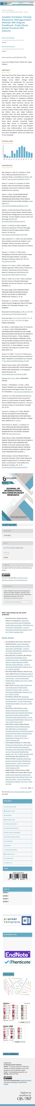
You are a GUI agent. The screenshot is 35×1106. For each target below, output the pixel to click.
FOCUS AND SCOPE (10, 807)
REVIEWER (8, 815)
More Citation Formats (13, 602)
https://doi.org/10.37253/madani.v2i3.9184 (14, 314)
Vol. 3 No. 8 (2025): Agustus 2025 (12, 12)
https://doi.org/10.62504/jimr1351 (15, 57)
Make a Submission (11, 1054)
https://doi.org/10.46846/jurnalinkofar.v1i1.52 (15, 206)
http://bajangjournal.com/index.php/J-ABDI (14, 374)
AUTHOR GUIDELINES (11, 850)
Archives (10, 10)
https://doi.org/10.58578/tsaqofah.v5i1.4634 (16, 361)
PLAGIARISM (8, 841)
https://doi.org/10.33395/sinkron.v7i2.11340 (14, 234)
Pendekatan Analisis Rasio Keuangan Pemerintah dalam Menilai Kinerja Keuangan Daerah (18, 761)
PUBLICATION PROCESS (12, 828)
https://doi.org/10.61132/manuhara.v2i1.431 (15, 467)
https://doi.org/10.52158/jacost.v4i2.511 (13, 221)
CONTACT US (8, 863)
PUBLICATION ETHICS (11, 824)
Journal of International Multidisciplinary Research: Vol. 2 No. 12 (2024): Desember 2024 (18, 766)
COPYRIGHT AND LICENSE (12, 837)
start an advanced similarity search (20, 792)
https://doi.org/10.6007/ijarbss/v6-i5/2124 (14, 274)
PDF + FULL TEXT (10, 525)
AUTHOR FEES (9, 858)
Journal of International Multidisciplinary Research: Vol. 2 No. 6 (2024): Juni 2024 (19, 704)
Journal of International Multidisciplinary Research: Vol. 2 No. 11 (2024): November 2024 (17, 738)
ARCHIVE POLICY (10, 854)
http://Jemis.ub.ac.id (14, 434)
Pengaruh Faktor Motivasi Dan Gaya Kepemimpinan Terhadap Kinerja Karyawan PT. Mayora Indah (19, 688)
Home (4, 10)
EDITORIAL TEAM (10, 811)
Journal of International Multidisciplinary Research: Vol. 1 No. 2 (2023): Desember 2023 (19, 681)
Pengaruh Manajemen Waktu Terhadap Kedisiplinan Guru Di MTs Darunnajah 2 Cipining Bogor (18, 646)
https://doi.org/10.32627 (9, 261)
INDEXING (8, 845)
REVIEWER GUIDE (10, 819)
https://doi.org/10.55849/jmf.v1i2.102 (18, 179)
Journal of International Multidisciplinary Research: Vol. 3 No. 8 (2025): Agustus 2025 (19, 720)
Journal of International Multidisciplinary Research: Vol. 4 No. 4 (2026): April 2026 (19, 667)
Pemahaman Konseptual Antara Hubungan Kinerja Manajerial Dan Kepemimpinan (19, 699)
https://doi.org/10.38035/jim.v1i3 (23, 391)
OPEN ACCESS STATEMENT (12, 832)
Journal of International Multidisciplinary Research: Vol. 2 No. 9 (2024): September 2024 (19, 630)
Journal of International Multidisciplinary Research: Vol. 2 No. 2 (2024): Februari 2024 (19, 651)
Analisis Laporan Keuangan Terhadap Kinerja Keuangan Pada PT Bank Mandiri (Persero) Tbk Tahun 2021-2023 (19, 777)
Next (30, 788)
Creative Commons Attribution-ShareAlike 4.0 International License (17, 1082)
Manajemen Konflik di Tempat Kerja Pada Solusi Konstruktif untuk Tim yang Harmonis (19, 676)
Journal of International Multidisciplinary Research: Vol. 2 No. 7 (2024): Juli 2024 (19, 692)
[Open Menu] (2, 4)
